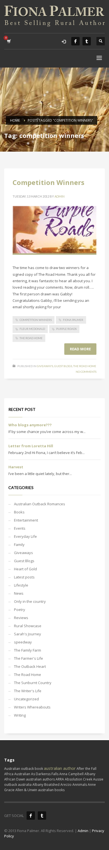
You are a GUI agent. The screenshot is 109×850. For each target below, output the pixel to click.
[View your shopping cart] (8, 41)
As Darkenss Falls (44, 774)
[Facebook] (75, 41)
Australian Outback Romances (39, 503)
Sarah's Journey (27, 633)
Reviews (21, 617)
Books (19, 512)
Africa (8, 774)
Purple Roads (66, 328)
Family (19, 544)
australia (25, 784)
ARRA (60, 779)
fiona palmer (73, 319)
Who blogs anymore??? (30, 424)
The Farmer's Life (28, 658)
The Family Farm (27, 650)
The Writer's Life (27, 690)
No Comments (86, 371)
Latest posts (24, 577)
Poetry (19, 609)
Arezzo (66, 784)
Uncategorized (26, 698)
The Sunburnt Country (32, 682)
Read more (80, 348)
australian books (51, 790)
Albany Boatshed (46, 784)
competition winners (36, 319)
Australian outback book (23, 768)
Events (19, 528)
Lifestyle (21, 585)
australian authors (40, 779)
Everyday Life (25, 536)
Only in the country (30, 601)
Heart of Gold (25, 568)
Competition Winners (48, 182)
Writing (20, 715)
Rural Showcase (27, 625)
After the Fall (86, 768)
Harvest (15, 466)
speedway (23, 642)
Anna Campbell (71, 774)
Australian (22, 774)
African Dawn (14, 779)
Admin (59, 196)
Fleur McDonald (32, 328)
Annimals (79, 784)
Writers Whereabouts (32, 707)
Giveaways (45, 366)
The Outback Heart (30, 666)
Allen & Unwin (26, 790)
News (18, 593)
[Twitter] (86, 41)
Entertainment (26, 520)
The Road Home (31, 338)
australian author (60, 768)
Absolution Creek (78, 779)
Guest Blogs (63, 366)
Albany (89, 774)
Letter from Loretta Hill (30, 445)
